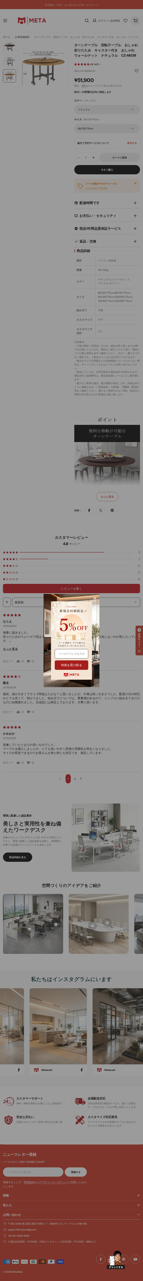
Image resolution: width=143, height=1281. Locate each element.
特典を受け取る (71, 665)
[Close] (94, 598)
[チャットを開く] (116, 1260)
